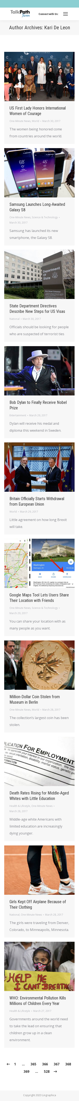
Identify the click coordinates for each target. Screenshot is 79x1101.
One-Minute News (20, 121)
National (14, 319)
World (35, 121)
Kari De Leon (57, 28)
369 (26, 1071)
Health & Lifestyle (19, 806)
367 (56, 1064)
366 (45, 1064)
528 (47, 1071)
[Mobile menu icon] (65, 14)
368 (68, 1064)
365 (33, 1064)
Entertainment (17, 415)
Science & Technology (45, 217)
